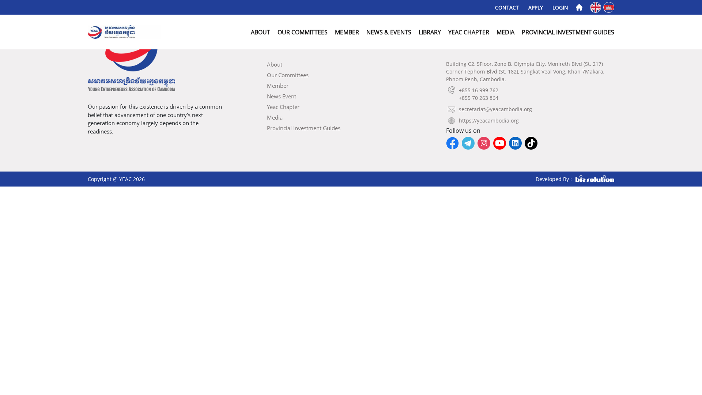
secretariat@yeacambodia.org (495, 109)
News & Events (388, 32)
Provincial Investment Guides (568, 32)
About (260, 32)
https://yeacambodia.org (489, 120)
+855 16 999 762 (478, 90)
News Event (281, 96)
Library (430, 32)
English (596, 6)
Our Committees (303, 32)
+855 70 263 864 (478, 97)
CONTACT (507, 7)
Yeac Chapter (468, 32)
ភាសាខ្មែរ (609, 6)
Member (347, 32)
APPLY (535, 7)
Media (505, 32)
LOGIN (560, 7)
